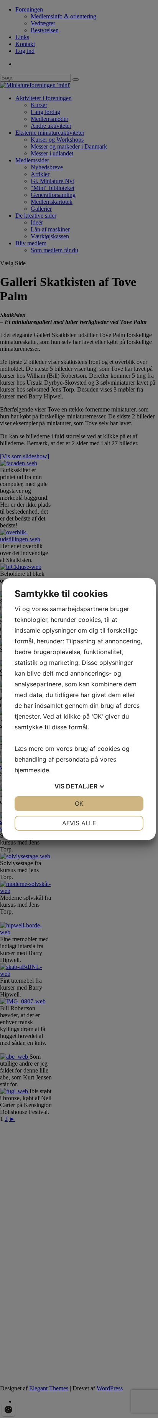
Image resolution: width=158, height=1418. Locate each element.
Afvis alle (79, 823)
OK (79, 803)
